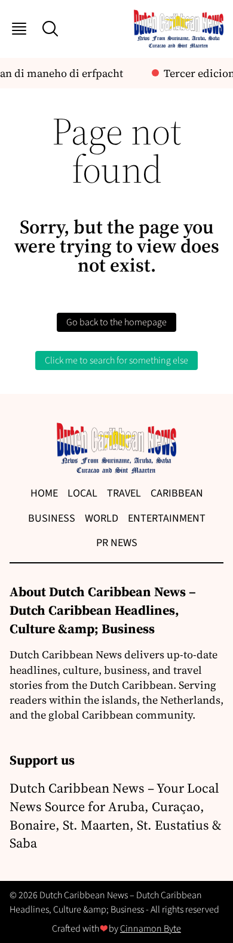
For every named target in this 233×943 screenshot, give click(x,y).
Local (82, 493)
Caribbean (177, 493)
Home (44, 493)
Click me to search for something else (116, 360)
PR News (116, 542)
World (101, 518)
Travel (124, 493)
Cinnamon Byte (150, 928)
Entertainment (167, 518)
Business (51, 518)
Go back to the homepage (116, 322)
